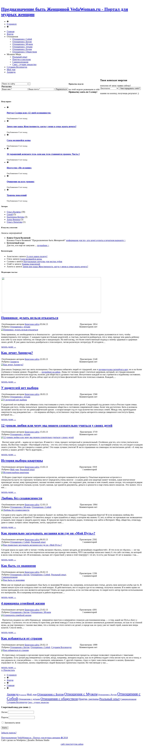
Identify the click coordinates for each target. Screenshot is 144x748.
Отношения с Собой (22, 39)
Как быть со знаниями (18, 565)
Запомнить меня (12, 723)
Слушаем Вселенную (17, 67)
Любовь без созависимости (21, 498)
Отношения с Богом (22, 41)
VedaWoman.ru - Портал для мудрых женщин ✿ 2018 (42, 737)
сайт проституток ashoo (72, 744)
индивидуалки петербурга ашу (113, 369)
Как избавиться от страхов (21, 638)
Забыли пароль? (8, 733)
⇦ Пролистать (8, 670)
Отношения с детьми (22, 47)
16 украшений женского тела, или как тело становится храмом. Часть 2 (43, 154)
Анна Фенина (13, 219)
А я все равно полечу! (36, 256)
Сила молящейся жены (19, 140)
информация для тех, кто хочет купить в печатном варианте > (96, 240)
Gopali (10, 214)
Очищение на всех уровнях (20, 181)
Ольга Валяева (14, 212)
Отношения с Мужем (22, 44)
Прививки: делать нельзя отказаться (29, 318)
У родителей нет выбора (19, 388)
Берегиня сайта (32, 324)
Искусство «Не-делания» (19, 168)
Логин (4, 712)
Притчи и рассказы (21, 59)
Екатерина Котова (15, 217)
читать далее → (8, 347)
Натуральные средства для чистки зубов (42, 261)
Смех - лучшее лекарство (24, 64)
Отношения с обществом (59, 699)
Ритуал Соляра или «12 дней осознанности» (29, 113)
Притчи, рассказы (88, 699)
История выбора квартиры (22, 460)
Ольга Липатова (14, 222)
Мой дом (11, 69)
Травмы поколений (17, 195)
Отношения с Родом (22, 49)
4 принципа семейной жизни (23, 603)
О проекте (12, 24)
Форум (10, 34)
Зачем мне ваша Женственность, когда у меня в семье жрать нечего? (41, 126)
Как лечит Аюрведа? (17, 353)
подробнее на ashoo (51, 372)
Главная (10, 31)
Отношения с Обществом (24, 52)
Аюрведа (11, 72)
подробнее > (43, 245)
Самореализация (20, 62)
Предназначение (9, 737)
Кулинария (22, 695)
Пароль (4, 717)
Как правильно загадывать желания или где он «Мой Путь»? (48, 533)
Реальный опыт (19, 57)
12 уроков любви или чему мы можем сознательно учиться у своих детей (56, 425)
